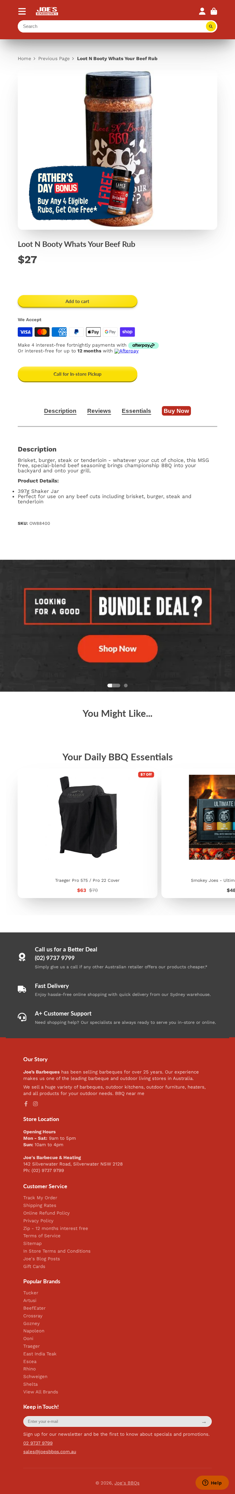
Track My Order (40, 1198)
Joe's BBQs (127, 1483)
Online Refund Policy (46, 1213)
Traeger (31, 1346)
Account (202, 11)
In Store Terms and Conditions (57, 1251)
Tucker (30, 1293)
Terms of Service (42, 1236)
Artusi (29, 1300)
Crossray (33, 1316)
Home (24, 58)
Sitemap (32, 1243)
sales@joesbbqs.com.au (49, 1451)
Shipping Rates (39, 1205)
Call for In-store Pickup (78, 374)
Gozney (31, 1323)
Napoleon (33, 1331)
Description (60, 411)
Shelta (30, 1384)
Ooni (28, 1338)
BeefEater (34, 1308)
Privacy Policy (38, 1221)
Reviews (99, 411)
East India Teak (40, 1354)
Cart (214, 11)
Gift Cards (34, 1266)
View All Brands (40, 1392)
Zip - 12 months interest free (55, 1228)
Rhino (29, 1369)
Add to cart (77, 301)
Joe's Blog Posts (41, 1259)
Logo (47, 11)
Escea (29, 1361)
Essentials (136, 411)
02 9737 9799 (38, 1443)
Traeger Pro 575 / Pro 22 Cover (88, 833)
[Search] (211, 26)
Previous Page (54, 58)
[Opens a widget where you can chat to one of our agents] (212, 1483)
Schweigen (35, 1376)
